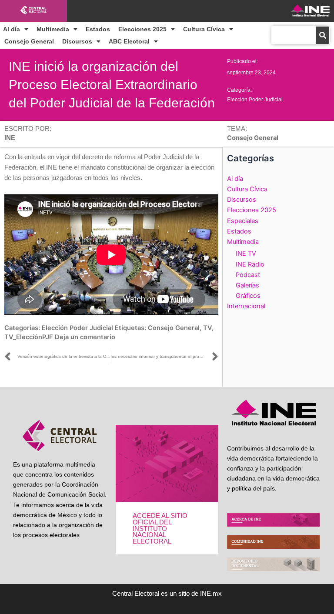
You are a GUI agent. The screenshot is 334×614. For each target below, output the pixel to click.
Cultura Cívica (204, 29)
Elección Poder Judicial (255, 100)
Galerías (247, 285)
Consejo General (29, 41)
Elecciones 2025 (142, 29)
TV (207, 328)
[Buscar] (322, 35)
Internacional (246, 306)
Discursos (77, 41)
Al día (11, 29)
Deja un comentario (85, 337)
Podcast (248, 275)
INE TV (246, 253)
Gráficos (248, 296)
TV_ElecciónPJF (28, 337)
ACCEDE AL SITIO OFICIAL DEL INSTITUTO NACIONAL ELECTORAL (160, 528)
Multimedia (53, 29)
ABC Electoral (129, 41)
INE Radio (250, 264)
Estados (98, 29)
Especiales (242, 221)
